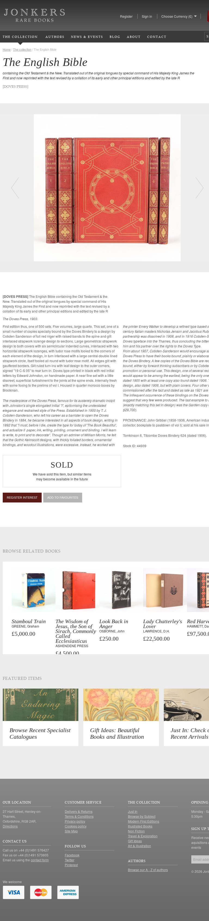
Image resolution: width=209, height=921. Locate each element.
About (134, 37)
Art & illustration (139, 845)
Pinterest (71, 864)
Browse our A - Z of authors (148, 869)
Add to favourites (62, 497)
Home (7, 49)
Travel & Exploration (143, 836)
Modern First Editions (143, 821)
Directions (10, 826)
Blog (115, 37)
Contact (157, 37)
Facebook (72, 855)
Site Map (71, 831)
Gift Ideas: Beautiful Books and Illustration (117, 733)
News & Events (87, 37)
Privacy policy (75, 821)
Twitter (69, 860)
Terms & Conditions (79, 816)
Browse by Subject (141, 816)
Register (126, 16)
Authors (54, 37)
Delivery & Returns (79, 811)
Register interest (22, 497)
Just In (132, 811)
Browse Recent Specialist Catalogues (40, 733)
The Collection (20, 37)
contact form (40, 860)
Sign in (147, 16)
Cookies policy (76, 826)
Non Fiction (136, 831)
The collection (22, 49)
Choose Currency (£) (176, 16)
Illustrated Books (140, 826)
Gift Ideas (135, 840)
